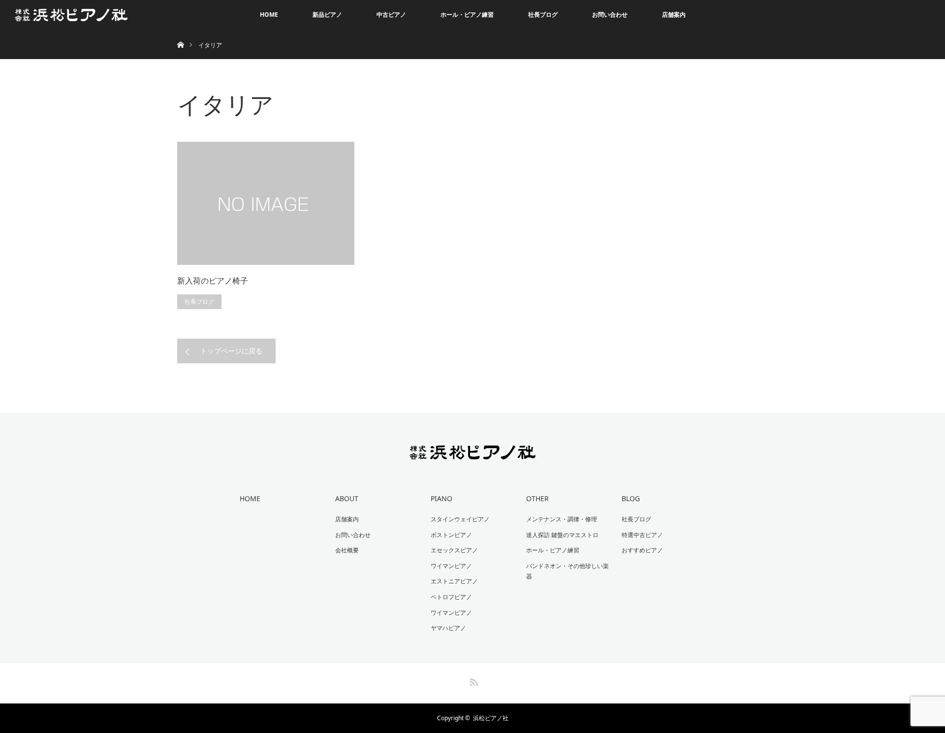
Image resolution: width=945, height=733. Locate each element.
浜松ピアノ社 (490, 718)
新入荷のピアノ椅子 (212, 280)
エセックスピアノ (454, 550)
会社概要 (347, 550)
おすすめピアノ (642, 550)
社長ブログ (543, 14)
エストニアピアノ (454, 581)
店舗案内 (674, 14)
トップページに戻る (231, 350)
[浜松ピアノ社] (473, 453)
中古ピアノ (391, 14)
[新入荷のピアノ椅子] (265, 203)
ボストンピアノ (451, 535)
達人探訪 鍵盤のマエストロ (562, 535)
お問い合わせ (610, 14)
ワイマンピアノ (451, 566)
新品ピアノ (327, 14)
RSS (472, 680)
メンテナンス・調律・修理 (561, 519)
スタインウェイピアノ (460, 519)
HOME (269, 14)
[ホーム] (180, 33)
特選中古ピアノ (642, 535)
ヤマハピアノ (448, 628)
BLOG (631, 498)
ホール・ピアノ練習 (467, 14)
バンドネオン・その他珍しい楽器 (567, 571)
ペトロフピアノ (451, 597)
